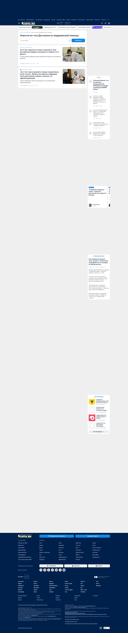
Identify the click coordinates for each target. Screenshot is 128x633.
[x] (60, 570)
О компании (21, 547)
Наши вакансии (22, 552)
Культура (61, 547)
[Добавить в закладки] (84, 63)
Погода (53, 19)
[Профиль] (109, 23)
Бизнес (41, 545)
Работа (77, 554)
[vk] (44, 570)
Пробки (109, 19)
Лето (60, 550)
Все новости (21, 19)
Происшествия (80, 552)
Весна (41, 547)
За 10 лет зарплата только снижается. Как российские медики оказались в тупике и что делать (39, 52)
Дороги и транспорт (44, 552)
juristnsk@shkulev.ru (52, 616)
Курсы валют (81, 19)
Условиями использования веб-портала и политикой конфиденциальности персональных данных (86, 614)
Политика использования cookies (72, 619)
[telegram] (40, 570)
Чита (21, 32)
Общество (78, 543)
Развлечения (79, 557)
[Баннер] (37, 27)
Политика (78, 550)
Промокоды (39, 19)
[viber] (52, 570)
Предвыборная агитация (24, 557)
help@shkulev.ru (28, 617)
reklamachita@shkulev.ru (91, 606)
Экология (94, 552)
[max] (56, 570)
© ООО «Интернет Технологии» (25, 628)
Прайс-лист (21, 545)
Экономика (95, 554)
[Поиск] (102, 23)
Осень (77, 547)
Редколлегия (89, 19)
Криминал (61, 545)
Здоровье (42, 559)
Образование (62, 559)
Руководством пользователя (71, 612)
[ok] (48, 570)
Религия (78, 559)
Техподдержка (22, 554)
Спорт (94, 545)
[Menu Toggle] (19, 23)
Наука (60, 554)
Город (40, 550)
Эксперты (97, 19)
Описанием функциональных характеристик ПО (75, 613)
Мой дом (61, 552)
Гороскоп (74, 19)
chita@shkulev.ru (34, 615)
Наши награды (22, 550)
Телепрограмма (60, 19)
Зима (60, 543)
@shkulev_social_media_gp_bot (79, 607)
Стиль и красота (96, 547)
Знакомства (46, 19)
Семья (94, 543)
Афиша (68, 19)
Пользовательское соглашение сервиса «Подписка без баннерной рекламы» (81, 623)
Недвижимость (30, 19)
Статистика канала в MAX (25, 559)
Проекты (103, 19)
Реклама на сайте (22, 543)
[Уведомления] (105, 23)
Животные (42, 557)
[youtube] (64, 570)
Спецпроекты (96, 557)
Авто (40, 543)
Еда (40, 554)
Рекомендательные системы (71, 621)
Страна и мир (95, 550)
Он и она (78, 545)
